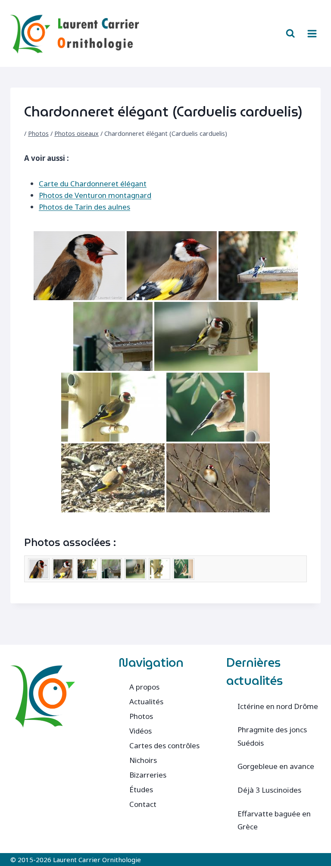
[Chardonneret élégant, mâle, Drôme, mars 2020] (258, 265)
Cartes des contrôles (164, 745)
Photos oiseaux (76, 133)
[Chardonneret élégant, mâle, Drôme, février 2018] (172, 265)
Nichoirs (143, 760)
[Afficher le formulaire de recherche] (290, 33)
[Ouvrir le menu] (312, 33)
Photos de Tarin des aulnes (84, 207)
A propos (144, 687)
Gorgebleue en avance (275, 766)
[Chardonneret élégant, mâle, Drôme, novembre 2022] (113, 407)
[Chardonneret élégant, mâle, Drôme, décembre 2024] (113, 477)
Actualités (146, 701)
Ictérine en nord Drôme (277, 706)
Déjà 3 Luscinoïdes (269, 790)
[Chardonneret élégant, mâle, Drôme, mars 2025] (218, 477)
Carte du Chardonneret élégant (93, 183)
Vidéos (140, 731)
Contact (142, 804)
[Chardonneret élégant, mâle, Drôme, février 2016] (79, 265)
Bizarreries (147, 775)
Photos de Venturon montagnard (95, 195)
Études (141, 789)
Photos (38, 133)
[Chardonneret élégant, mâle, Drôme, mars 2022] (206, 336)
